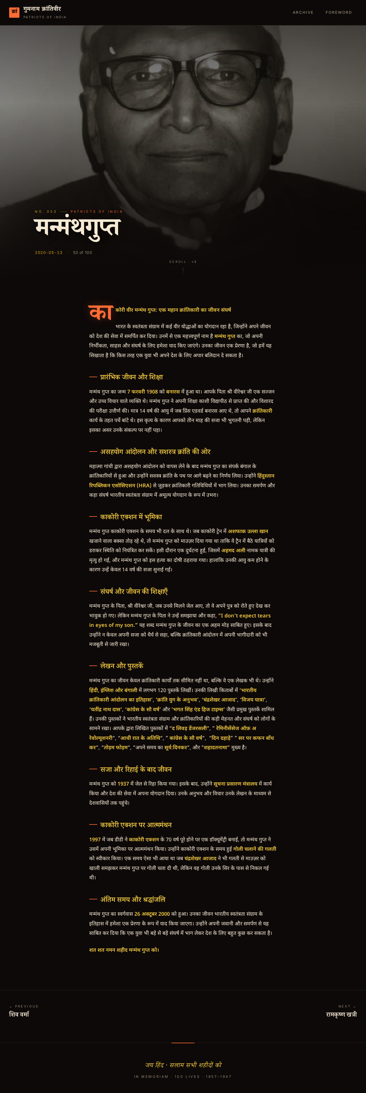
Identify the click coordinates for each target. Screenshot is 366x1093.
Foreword (339, 12)
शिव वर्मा (19, 1016)
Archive (303, 12)
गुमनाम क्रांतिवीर (42, 10)
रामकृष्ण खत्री (341, 1016)
